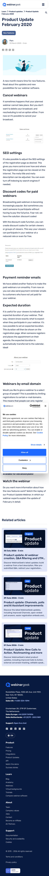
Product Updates (12, 757)
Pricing (8, 751)
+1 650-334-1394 (21, 701)
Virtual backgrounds (14, 789)
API (7, 761)
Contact (9, 817)
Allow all (24, 452)
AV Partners (10, 824)
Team (8, 807)
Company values (12, 810)
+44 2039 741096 (25, 714)
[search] (46, 12)
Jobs (8, 814)
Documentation (12, 835)
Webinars (9, 786)
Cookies (9, 842)
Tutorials (9, 792)
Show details (36, 445)
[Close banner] (45, 406)
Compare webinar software (16, 796)
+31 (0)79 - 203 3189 (32, 717)
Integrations (10, 754)
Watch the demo (12, 764)
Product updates (16, 12)
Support (10, 830)
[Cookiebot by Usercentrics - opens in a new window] (30, 406)
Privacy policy (11, 862)
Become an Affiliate (13, 821)
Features (9, 747)
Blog (7, 779)
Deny (24, 468)
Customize (23, 460)
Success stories (12, 767)
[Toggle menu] (43, 5)
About (9, 802)
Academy (9, 782)
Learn (4, 12)
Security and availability (15, 839)
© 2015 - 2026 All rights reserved (19, 851)
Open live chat (20, 723)
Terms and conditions (14, 857)
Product (10, 742)
